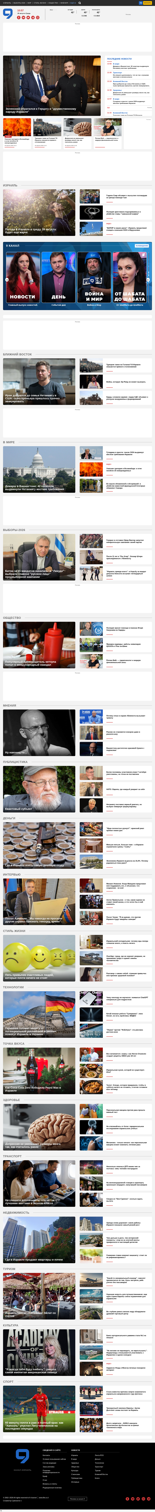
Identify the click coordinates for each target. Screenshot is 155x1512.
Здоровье (75, 1463)
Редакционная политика (52, 1488)
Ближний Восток (101, 1474)
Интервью (75, 1482)
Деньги (97, 1459)
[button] (73, 3)
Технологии (99, 1463)
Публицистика (76, 1478)
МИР (29, 3)
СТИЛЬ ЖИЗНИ (40, 3)
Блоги (97, 1478)
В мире (74, 1459)
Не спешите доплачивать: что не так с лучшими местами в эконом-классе (131, 76)
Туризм (97, 1470)
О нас (45, 1480)
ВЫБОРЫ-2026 (19, 3)
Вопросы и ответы (50, 1484)
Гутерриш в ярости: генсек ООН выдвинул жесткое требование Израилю (129, 102)
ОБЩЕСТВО (53, 3)
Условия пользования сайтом (54, 1459)
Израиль (74, 1455)
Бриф (45, 1476)
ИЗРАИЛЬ (7, 3)
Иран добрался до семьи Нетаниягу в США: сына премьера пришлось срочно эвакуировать (131, 85)
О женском (75, 1474)
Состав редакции (49, 1463)
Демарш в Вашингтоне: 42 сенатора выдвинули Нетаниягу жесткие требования (131, 67)
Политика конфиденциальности (51, 1471)
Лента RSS (99, 1455)
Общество (75, 1467)
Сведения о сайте (52, 1450)
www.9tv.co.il (44, 1498)
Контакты (46, 1455)
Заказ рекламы (49, 1467)
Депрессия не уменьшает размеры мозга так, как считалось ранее (131, 93)
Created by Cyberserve (11, 1501)
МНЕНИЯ (64, 3)
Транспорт (99, 1467)
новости (75, 1450)
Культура (74, 1470)
